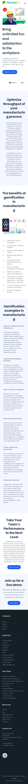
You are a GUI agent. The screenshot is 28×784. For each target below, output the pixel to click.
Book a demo (14, 603)
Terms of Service (10, 781)
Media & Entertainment (8, 665)
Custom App (5, 686)
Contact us (5, 722)
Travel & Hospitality (7, 657)
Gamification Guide (7, 714)
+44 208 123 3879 (7, 743)
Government (5, 645)
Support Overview (7, 717)
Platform (4, 710)
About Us (4, 622)
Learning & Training (7, 693)
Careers (4, 624)
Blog (3, 712)
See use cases (14, 567)
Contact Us (5, 626)
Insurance (5, 643)
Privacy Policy (19, 781)
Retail (3, 652)
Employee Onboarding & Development (12, 691)
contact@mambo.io (7, 745)
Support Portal (6, 719)
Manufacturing (6, 662)
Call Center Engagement (9, 676)
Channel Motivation (7, 688)
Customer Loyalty (7, 696)
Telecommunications (8, 660)
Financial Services (7, 640)
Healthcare (5, 650)
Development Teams (8, 683)
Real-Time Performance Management (12, 681)
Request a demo (9, 72)
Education (5, 648)
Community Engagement (9, 698)
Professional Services (8, 655)
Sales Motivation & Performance (11, 679)
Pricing (4, 629)
